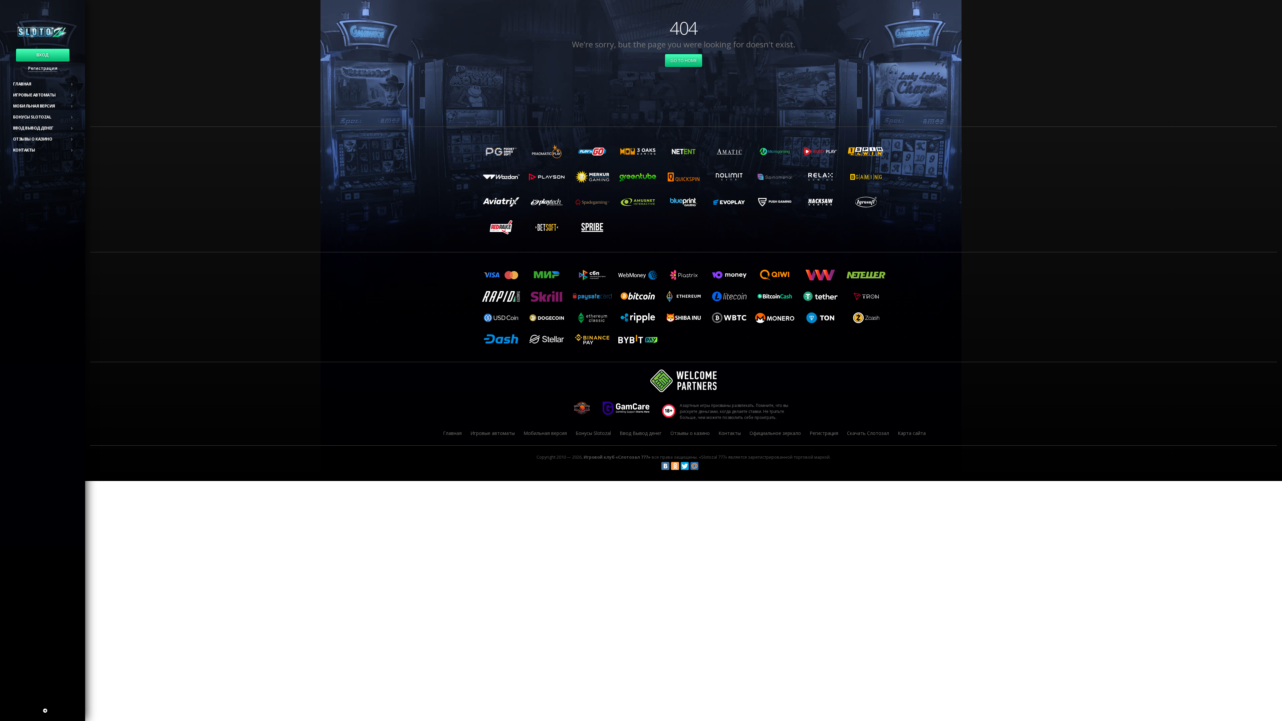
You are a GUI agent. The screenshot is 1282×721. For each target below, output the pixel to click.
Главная (22, 84)
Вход (42, 55)
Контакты (24, 150)
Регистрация (42, 68)
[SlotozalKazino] (45, 710)
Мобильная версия (34, 106)
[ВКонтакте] (665, 466)
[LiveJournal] (704, 466)
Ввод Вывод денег (33, 128)
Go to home (683, 60)
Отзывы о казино (32, 139)
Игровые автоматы (34, 95)
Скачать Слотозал (868, 433)
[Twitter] (685, 466)
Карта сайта (912, 433)
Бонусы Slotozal (32, 117)
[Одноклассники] (675, 466)
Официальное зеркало (775, 433)
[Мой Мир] (694, 466)
